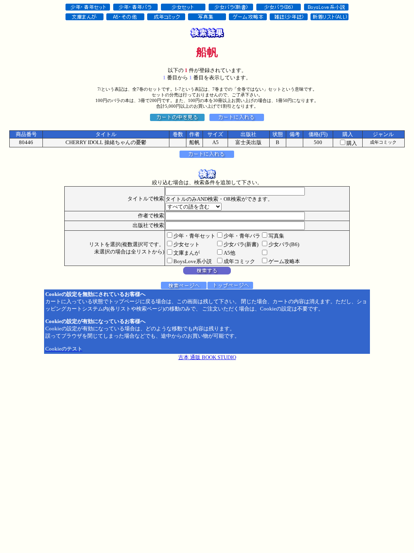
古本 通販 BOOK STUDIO (207, 357)
